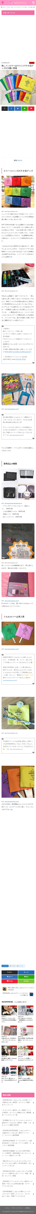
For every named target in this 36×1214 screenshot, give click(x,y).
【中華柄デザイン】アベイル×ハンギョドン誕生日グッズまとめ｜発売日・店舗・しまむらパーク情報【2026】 (17, 1122)
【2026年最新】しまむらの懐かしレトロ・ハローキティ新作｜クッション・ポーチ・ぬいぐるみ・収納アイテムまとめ (17, 1194)
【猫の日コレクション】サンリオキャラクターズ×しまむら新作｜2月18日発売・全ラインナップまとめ (17, 1163)
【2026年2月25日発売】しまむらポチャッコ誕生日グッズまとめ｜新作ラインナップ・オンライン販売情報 (16, 1133)
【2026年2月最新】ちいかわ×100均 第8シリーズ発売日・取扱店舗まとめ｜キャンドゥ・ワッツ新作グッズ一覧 (16, 1153)
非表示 (20, 160)
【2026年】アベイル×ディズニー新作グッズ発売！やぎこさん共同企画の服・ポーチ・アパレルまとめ (17, 1183)
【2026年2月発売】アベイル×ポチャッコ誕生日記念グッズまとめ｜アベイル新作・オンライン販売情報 (17, 1143)
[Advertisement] (18, 38)
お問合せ (27, 1208)
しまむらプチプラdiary (17, 1211)
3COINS (6, 966)
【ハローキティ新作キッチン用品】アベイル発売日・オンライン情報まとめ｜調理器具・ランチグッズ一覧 (16, 1112)
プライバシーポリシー (17, 1208)
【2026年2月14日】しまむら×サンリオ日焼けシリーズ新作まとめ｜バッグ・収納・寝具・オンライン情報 (17, 1173)
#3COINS (9, 352)
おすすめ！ (21, 966)
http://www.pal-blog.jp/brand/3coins (13, 503)
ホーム (8, 1208)
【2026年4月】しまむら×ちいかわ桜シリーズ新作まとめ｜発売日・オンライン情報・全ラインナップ (17, 1102)
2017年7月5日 (21, 359)
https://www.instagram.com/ (11, 409)
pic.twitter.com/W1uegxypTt (22, 352)
